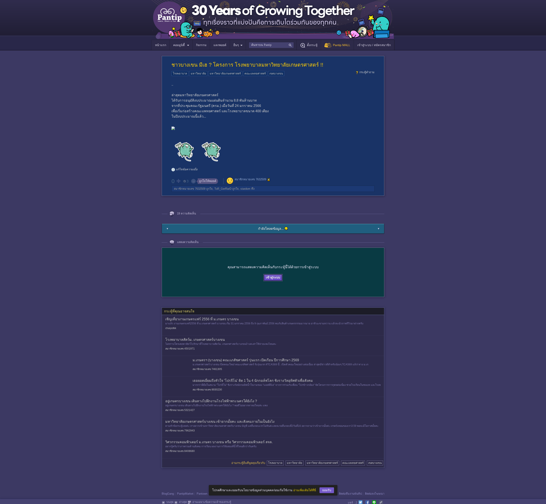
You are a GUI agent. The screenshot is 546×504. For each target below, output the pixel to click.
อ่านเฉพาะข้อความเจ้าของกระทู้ (211, 502)
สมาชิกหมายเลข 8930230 (207, 389)
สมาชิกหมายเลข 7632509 (250, 179)
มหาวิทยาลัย (198, 73)
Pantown (202, 493)
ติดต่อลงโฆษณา (374, 493)
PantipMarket (185, 493)
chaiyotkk (170, 328)
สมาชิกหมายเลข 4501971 (180, 348)
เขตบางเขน (276, 73)
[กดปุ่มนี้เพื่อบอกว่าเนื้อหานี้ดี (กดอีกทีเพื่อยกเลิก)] (178, 181)
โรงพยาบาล (180, 73)
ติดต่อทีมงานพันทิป (350, 493)
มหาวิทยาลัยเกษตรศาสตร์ (225, 73)
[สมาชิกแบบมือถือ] (268, 179)
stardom (245, 188)
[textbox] (271, 45)
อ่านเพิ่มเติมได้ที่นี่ (304, 490)
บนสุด (169, 502)
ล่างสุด (183, 502)
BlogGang (168, 493)
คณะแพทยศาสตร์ (255, 73)
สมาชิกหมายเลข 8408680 (180, 451)
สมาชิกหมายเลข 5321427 (180, 410)
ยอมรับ (326, 490)
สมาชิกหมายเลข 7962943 (180, 430)
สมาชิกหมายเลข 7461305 (207, 369)
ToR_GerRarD (222, 188)
